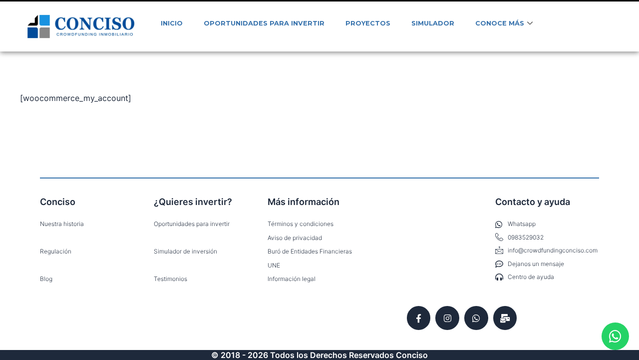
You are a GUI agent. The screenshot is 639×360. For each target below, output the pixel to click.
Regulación (55, 251)
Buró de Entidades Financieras (310, 251)
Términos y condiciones (300, 224)
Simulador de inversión (185, 251)
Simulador (432, 23)
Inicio (172, 23)
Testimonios (170, 278)
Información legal (292, 278)
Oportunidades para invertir (264, 23)
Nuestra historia (62, 224)
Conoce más (499, 23)
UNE (274, 265)
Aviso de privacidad (295, 238)
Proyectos (367, 23)
